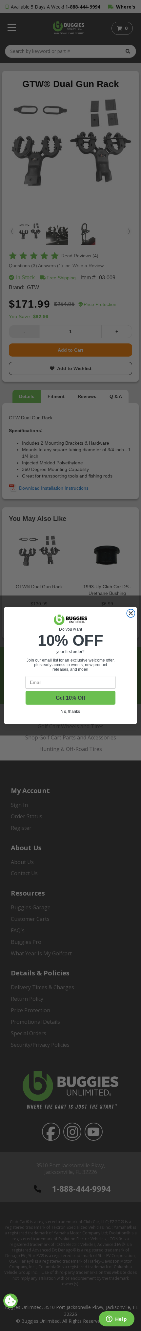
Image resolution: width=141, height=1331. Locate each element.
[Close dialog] (131, 613)
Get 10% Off (70, 698)
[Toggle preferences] (10, 1301)
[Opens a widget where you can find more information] (116, 1319)
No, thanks (70, 711)
